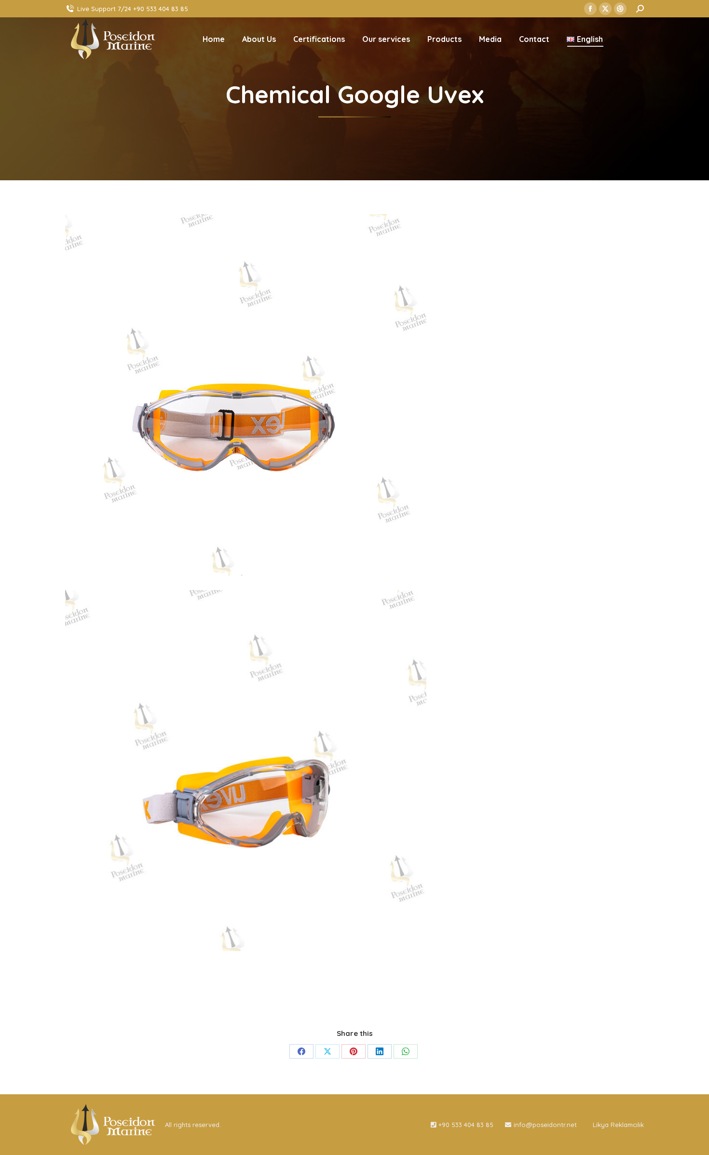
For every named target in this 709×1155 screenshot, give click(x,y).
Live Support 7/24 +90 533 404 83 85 (132, 9)
